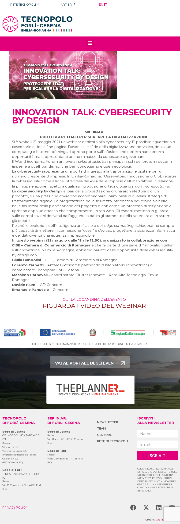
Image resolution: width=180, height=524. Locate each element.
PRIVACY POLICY (14, 507)
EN (101, 4)
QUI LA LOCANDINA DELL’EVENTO (94, 299)
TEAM (101, 428)
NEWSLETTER (107, 422)
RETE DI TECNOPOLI (112, 441)
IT (105, 4)
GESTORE (104, 435)
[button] (90, 43)
